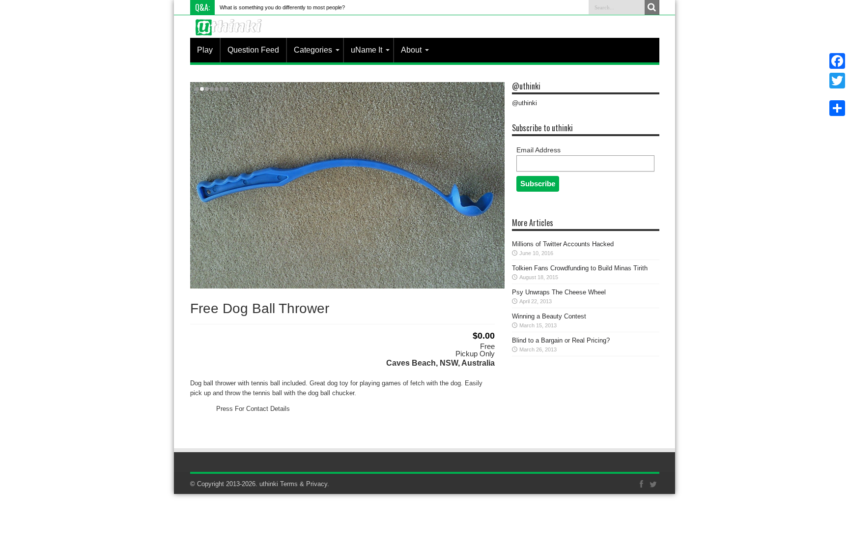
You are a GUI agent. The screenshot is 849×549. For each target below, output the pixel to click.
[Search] (652, 7)
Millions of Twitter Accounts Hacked (563, 244)
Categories (313, 50)
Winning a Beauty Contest (549, 316)
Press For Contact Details (253, 408)
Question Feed (253, 50)
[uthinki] (230, 34)
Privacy (316, 484)
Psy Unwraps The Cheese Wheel (559, 292)
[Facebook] (837, 61)
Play (205, 50)
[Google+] (837, 92)
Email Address (538, 150)
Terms (289, 484)
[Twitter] (837, 80)
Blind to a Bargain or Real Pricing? (561, 340)
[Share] (837, 108)
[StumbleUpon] (837, 96)
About (411, 50)
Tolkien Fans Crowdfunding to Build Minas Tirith (580, 268)
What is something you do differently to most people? (282, 7)
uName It (366, 50)
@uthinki (526, 86)
